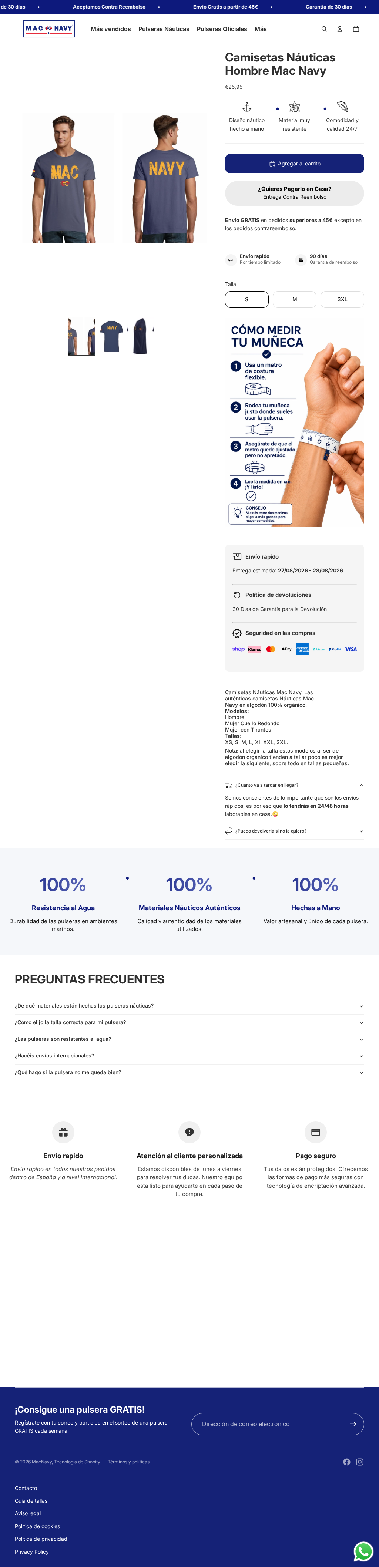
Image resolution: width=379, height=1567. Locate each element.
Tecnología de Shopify (77, 1462)
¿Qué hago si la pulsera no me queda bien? (68, 1072)
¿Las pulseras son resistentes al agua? (63, 1039)
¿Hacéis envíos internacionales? (54, 1055)
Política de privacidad (41, 1539)
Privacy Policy (32, 1551)
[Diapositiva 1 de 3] (81, 336)
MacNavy (42, 1462)
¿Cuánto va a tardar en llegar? (266, 785)
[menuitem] (261, 29)
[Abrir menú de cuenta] (340, 29)
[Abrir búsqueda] (324, 29)
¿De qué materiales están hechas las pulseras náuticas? (84, 1005)
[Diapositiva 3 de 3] (140, 336)
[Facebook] (346, 1461)
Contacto (26, 1488)
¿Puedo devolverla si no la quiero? (270, 831)
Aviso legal (28, 1513)
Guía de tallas (31, 1500)
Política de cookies (37, 1526)
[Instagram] (359, 1461)
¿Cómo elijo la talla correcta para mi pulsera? (70, 1022)
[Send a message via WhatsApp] (363, 1551)
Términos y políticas (129, 1462)
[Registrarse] (353, 1424)
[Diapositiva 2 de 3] (111, 336)
